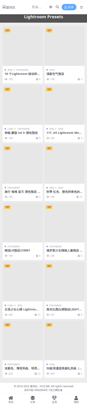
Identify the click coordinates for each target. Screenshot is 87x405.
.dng (9, 70)
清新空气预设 (55, 74)
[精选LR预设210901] (23, 222)
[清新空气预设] (64, 46)
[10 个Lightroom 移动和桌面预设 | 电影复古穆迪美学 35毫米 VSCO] (23, 46)
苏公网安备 (56, 390)
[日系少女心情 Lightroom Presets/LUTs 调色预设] (23, 281)
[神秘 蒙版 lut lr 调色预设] (23, 105)
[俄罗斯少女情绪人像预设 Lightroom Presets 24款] (64, 222)
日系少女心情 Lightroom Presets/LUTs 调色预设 (22, 311)
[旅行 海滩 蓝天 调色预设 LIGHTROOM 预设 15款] (23, 164)
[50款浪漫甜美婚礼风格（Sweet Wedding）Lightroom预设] (64, 340)
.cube (10, 128)
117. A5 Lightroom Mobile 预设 (64, 134)
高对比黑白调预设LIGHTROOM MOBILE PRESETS (63, 311)
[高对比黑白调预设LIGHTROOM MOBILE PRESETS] (64, 281)
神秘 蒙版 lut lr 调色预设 (21, 133)
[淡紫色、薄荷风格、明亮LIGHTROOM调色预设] (23, 340)
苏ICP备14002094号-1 (37, 390)
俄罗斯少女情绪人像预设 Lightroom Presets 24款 (64, 252)
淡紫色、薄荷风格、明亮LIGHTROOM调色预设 (22, 370)
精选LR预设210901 (17, 250)
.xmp (51, 70)
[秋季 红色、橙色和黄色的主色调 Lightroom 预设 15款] (64, 164)
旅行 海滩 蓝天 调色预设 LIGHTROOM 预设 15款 (22, 193)
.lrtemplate (22, 70)
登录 (71, 7)
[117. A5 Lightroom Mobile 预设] (64, 105)
